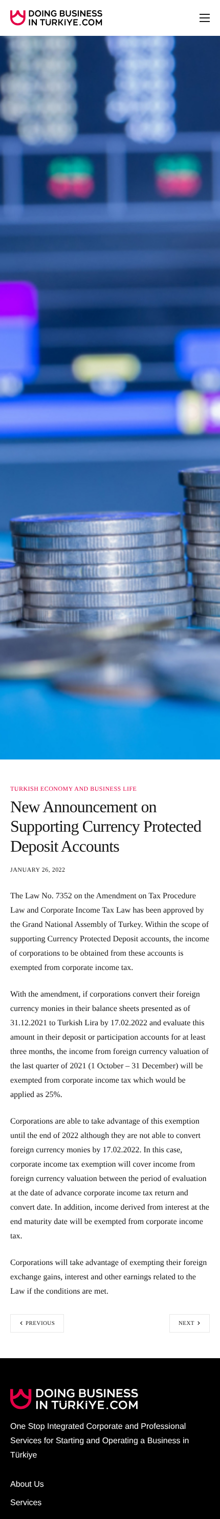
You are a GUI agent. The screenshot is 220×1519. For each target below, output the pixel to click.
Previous (40, 1323)
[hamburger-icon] (205, 18)
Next (186, 1323)
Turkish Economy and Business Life (73, 788)
